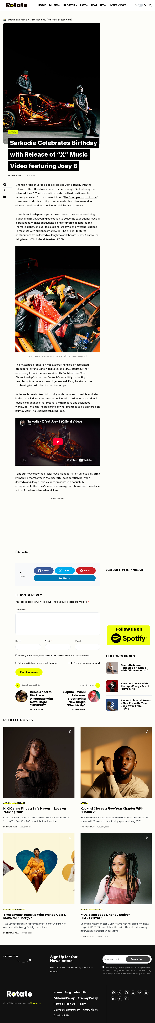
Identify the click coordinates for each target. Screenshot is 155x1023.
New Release (18, 803)
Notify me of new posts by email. (85, 663)
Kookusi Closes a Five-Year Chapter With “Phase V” (112, 810)
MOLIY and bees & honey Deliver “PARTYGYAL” (105, 916)
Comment (20, 609)
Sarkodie (42, 185)
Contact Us (61, 1015)
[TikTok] (119, 999)
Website (78, 641)
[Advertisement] (57, 521)
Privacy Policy (88, 998)
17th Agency (35, 1003)
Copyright (90, 1009)
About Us (80, 992)
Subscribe (136, 959)
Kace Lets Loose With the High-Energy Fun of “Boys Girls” (135, 686)
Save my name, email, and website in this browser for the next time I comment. (54, 655)
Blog (68, 992)
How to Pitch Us (64, 1004)
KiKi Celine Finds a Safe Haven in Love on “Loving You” (34, 810)
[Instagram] (126, 993)
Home (57, 992)
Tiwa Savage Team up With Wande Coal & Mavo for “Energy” (34, 916)
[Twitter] (119, 993)
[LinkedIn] (113, 999)
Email (48, 641)
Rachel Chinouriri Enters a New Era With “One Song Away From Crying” (136, 704)
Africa (13, 132)
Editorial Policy (64, 998)
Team (82, 1004)
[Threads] (126, 999)
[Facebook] (113, 993)
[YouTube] (139, 993)
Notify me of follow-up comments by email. (38, 663)
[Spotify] (146, 993)
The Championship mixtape (80, 197)
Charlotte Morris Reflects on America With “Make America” (134, 668)
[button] (140, 5)
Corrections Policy (66, 1009)
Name (18, 641)
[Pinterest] (133, 993)
